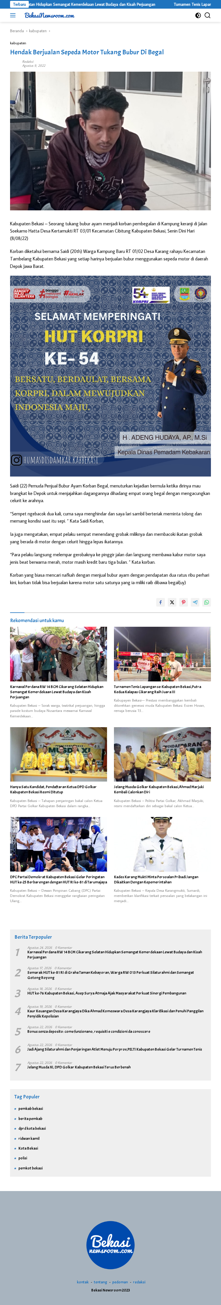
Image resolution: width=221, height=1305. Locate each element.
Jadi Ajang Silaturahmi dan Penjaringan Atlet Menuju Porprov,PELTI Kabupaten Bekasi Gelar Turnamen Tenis (114, 1049)
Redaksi (27, 61)
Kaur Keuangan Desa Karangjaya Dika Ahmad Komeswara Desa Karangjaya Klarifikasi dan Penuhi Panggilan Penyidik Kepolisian (115, 1014)
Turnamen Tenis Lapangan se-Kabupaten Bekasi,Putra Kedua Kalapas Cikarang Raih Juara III (157, 689)
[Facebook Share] (160, 602)
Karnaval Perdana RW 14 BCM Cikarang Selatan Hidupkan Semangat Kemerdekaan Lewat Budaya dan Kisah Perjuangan (56, 692)
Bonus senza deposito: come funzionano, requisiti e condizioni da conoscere (88, 1031)
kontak (83, 1282)
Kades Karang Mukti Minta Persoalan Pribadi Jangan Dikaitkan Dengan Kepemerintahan (156, 880)
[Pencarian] (207, 15)
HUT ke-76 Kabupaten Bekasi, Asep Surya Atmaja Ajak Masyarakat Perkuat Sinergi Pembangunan (106, 993)
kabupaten (18, 43)
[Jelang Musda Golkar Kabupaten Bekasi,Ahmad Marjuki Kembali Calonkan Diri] (162, 754)
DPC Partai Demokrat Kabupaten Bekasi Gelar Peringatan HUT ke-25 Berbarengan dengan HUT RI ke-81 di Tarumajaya (58, 880)
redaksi (139, 1282)
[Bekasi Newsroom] (48, 15)
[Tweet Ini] (172, 602)
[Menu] (14, 15)
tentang (100, 1282)
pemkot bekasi (30, 1168)
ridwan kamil (28, 1138)
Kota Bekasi (28, 1148)
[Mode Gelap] (198, 15)
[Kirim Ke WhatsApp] (206, 602)
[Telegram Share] (195, 602)
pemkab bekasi (30, 1108)
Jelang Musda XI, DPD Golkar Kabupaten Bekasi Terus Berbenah (79, 1067)
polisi (22, 1158)
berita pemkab (30, 1118)
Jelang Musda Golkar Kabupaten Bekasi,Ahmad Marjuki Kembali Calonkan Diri (159, 789)
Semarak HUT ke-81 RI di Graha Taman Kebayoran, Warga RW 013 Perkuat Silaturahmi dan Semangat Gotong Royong (110, 975)
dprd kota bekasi (32, 1128)
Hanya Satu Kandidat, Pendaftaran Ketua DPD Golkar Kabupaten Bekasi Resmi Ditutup (53, 789)
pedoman (120, 1282)
